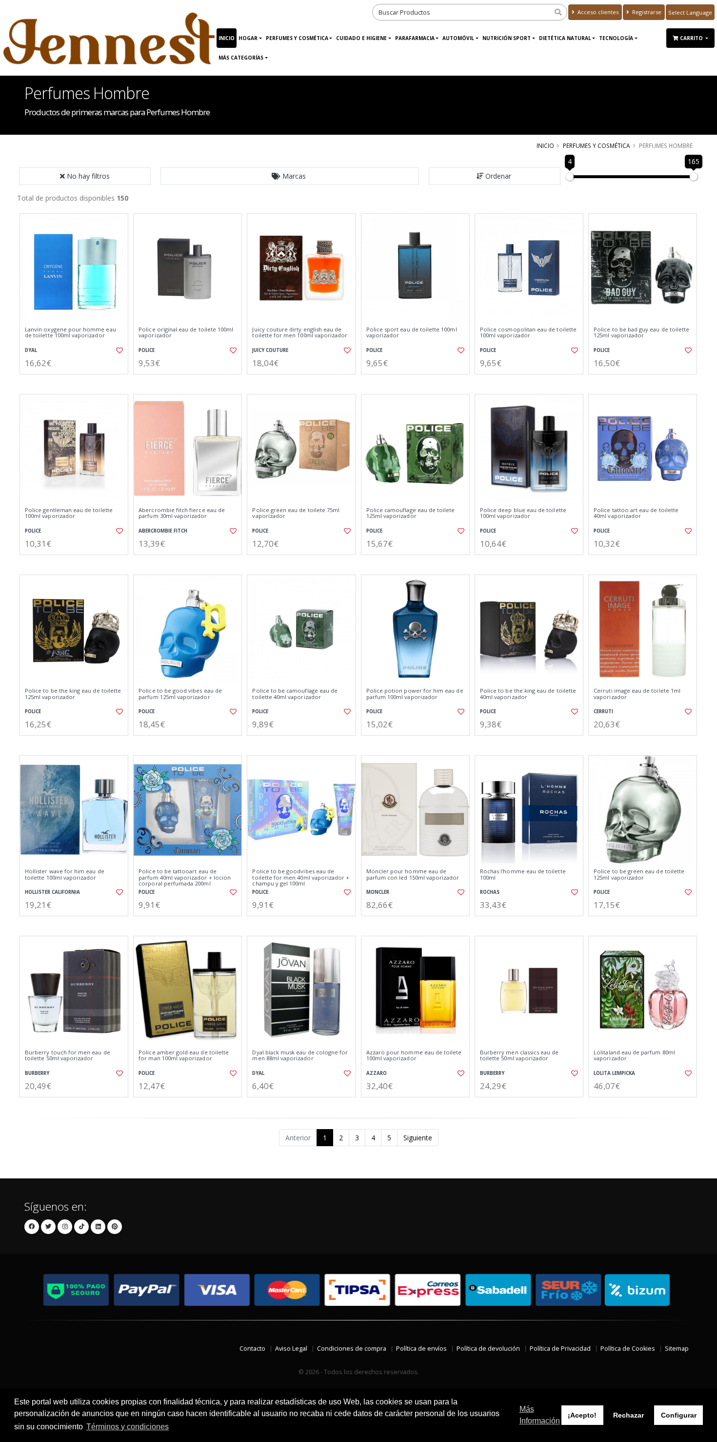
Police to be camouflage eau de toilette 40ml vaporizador (295, 694)
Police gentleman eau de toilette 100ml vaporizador (69, 513)
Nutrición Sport (506, 38)
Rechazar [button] (628, 1415)
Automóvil (458, 38)
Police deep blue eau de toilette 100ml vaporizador (523, 513)
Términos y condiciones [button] (127, 1426)
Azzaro (376, 1073)
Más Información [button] (539, 1415)
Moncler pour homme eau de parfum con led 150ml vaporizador (412, 874)
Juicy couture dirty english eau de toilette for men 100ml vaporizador (299, 333)
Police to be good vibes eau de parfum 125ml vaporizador (180, 694)
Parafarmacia (415, 38)
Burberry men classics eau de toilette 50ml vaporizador (519, 1056)
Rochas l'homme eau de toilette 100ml (523, 874)
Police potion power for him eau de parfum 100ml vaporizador (414, 694)
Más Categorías (241, 57)
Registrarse (646, 12)
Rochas (489, 892)
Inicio (227, 38)
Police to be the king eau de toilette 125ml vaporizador (73, 694)
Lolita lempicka (614, 1073)
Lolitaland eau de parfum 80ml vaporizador (634, 1056)
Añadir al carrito (77, 382)
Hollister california (52, 892)
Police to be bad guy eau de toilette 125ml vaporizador (641, 333)
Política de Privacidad (560, 1348)
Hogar (248, 38)
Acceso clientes (597, 12)
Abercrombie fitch (163, 531)
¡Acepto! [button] (582, 1415)
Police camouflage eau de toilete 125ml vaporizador (410, 513)
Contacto (252, 1348)
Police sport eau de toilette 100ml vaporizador (411, 333)
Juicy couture (270, 350)
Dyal (31, 350)
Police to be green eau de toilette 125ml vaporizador (639, 874)
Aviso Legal (291, 1348)
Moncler (377, 892)
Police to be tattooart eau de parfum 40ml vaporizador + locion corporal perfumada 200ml (185, 877)
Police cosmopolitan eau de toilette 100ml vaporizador (528, 333)
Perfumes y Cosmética (297, 38)
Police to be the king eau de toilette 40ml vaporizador (528, 694)
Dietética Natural (565, 38)
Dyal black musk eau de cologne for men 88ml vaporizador (300, 1056)
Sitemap (677, 1348)
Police (147, 350)
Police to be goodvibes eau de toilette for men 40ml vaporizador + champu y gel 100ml (300, 877)
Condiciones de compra (351, 1348)
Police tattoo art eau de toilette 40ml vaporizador (636, 513)
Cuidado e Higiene (361, 38)
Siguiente (417, 1137)
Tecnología (616, 38)
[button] (289, 176)
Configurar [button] (679, 1415)
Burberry (37, 1073)
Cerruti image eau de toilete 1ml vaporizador (637, 694)
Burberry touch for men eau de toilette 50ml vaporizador (67, 1056)
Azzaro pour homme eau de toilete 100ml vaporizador (414, 1056)
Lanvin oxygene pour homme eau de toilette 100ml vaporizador (70, 333)
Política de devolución (488, 1348)
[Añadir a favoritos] (118, 350)
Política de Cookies (627, 1348)
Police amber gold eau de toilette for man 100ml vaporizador (184, 1056)
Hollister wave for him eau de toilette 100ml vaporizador (64, 874)
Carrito (692, 38)
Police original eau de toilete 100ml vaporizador (186, 333)
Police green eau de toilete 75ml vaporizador (295, 513)
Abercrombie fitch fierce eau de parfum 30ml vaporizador (182, 513)
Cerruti (603, 711)
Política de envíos (421, 1348)
